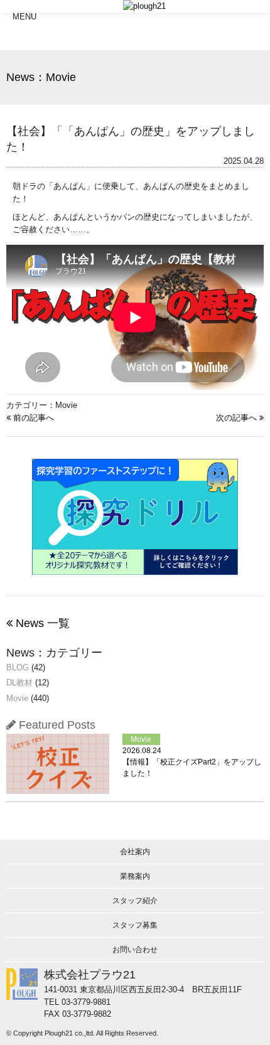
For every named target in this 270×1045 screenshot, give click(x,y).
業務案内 (135, 876)
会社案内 (135, 851)
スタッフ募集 (135, 925)
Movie (17, 698)
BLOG (17, 667)
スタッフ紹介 (135, 900)
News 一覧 (41, 623)
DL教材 (19, 682)
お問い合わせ (135, 949)
